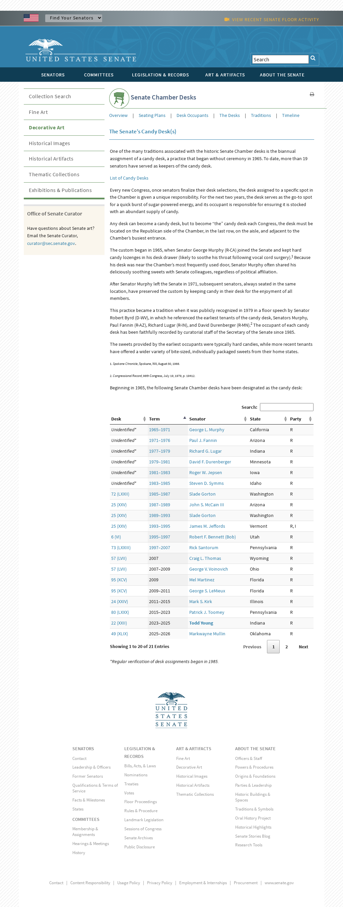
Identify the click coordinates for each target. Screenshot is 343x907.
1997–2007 (159, 547)
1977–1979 (159, 451)
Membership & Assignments (85, 831)
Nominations (135, 775)
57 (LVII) (119, 558)
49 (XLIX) (119, 634)
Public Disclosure (139, 847)
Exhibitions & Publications (60, 190)
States (77, 809)
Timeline (290, 115)
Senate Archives (138, 838)
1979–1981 (159, 462)
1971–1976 (159, 440)
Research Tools (248, 845)
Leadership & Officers (91, 767)
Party (295, 419)
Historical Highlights (253, 827)
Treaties (131, 784)
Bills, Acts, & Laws (140, 766)
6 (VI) (116, 537)
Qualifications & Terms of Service (95, 788)
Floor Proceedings (140, 801)
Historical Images (49, 143)
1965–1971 (159, 430)
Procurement (246, 883)
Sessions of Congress (142, 829)
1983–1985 (159, 483)
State (255, 419)
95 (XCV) (119, 580)
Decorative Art (46, 127)
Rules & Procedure (140, 811)
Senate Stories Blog (252, 836)
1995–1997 (159, 537)
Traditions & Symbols (254, 809)
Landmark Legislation (143, 820)
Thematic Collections (54, 174)
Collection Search (50, 96)
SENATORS (83, 749)
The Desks (229, 115)
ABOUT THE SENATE (255, 749)
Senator (197, 419)
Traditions (261, 115)
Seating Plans (152, 115)
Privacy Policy (159, 883)
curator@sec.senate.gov (51, 243)
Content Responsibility (90, 883)
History (78, 852)
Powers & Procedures (254, 767)
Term (154, 419)
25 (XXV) (119, 505)
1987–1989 (159, 505)
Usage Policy (128, 883)
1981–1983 (159, 472)
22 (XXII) (119, 623)
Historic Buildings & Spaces (252, 797)
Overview (119, 115)
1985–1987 (159, 494)
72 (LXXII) (120, 494)
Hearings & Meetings (90, 843)
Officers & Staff (248, 758)
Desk (116, 419)
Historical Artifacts (51, 158)
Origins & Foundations (255, 776)
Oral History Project (253, 818)
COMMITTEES (85, 819)
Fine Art (38, 112)
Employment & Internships (203, 883)
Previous (252, 647)
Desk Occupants (192, 115)
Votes (129, 793)
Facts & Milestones (88, 800)
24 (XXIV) (119, 601)
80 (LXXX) (120, 612)
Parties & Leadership (253, 785)
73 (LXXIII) (121, 547)
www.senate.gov (279, 883)
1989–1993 (159, 515)
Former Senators (87, 776)
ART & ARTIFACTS (193, 749)
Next (303, 647)
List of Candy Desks (129, 178)
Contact (79, 758)
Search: (249, 407)
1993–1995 (159, 526)
